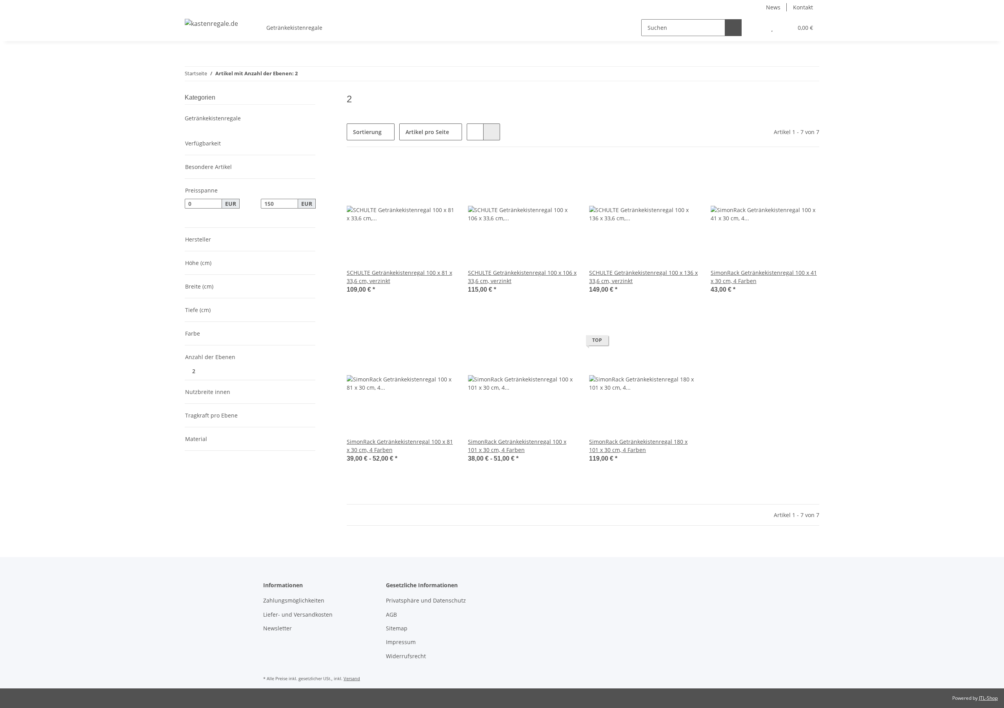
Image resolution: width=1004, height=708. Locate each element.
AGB (391, 614)
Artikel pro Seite (427, 132)
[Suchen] (733, 27)
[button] (756, 27)
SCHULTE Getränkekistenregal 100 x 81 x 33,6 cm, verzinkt (399, 277)
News (773, 7)
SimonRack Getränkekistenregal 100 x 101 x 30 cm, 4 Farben (517, 446)
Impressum (401, 642)
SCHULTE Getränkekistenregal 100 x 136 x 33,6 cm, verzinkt (643, 277)
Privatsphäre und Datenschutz (426, 600)
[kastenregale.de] (211, 23)
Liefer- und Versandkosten (298, 614)
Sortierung (367, 132)
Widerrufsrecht (406, 656)
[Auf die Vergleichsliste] (421, 173)
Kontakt (803, 7)
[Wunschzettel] (772, 27)
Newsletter (277, 628)
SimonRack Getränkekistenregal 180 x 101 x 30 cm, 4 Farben (638, 446)
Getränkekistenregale (213, 118)
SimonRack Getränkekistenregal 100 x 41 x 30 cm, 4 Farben (764, 277)
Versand (352, 678)
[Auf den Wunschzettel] (442, 173)
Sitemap (396, 628)
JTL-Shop (988, 698)
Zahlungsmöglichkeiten (293, 600)
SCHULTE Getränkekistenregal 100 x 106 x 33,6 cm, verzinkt (522, 277)
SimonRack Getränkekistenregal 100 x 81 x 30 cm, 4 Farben (400, 446)
